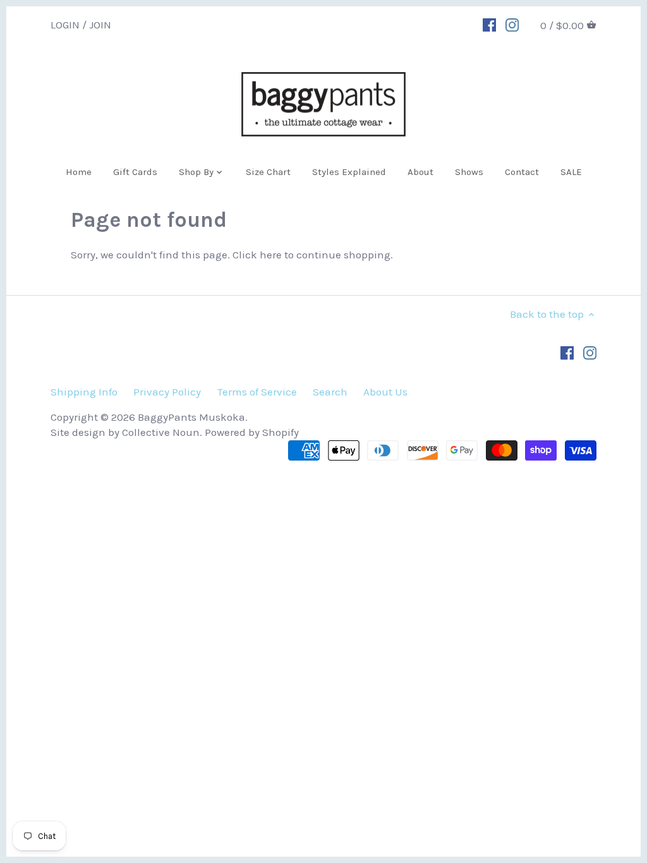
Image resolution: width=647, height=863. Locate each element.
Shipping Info (84, 391)
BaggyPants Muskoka (191, 417)
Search (330, 391)
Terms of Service (257, 391)
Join (100, 24)
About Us (385, 391)
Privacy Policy (167, 391)
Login (65, 24)
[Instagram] (512, 24)
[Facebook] (489, 24)
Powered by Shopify (252, 432)
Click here (257, 254)
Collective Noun (161, 432)
